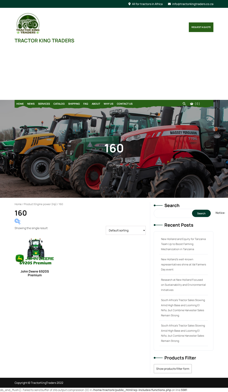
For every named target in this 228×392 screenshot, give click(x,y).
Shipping (74, 103)
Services (44, 103)
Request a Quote (201, 27)
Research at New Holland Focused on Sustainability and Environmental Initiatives (183, 285)
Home (20, 103)
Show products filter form (172, 369)
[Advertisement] (114, 73)
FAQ (85, 103)
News (31, 103)
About (96, 103)
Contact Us (125, 103)
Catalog (59, 103)
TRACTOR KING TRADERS (44, 40)
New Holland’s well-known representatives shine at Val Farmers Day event (183, 264)
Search (172, 205)
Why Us (108, 103)
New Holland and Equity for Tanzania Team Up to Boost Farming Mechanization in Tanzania (183, 244)
